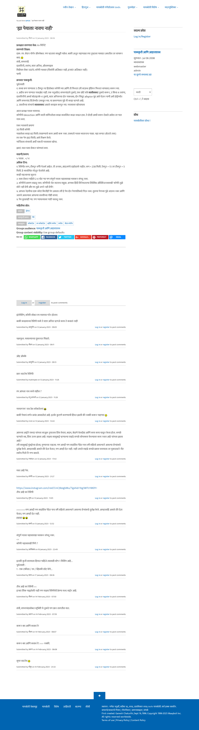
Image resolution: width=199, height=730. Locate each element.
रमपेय (60, 223)
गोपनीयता (126, 710)
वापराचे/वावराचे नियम (111, 710)
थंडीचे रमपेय (51, 223)
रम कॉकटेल (40, 223)
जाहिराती (67, 707)
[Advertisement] (71, 271)
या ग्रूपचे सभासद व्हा (143, 75)
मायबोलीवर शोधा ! (142, 121)
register (42, 303)
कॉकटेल (31, 223)
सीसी (88, 707)
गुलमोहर (131, 7)
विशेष (56, 707)
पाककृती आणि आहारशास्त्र (48, 228)
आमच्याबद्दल (137, 710)
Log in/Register (142, 36)
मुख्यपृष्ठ (27, 20)
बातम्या (78, 707)
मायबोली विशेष (150, 7)
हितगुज (85, 7)
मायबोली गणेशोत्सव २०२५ (108, 7)
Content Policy (138, 720)
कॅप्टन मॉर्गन (69, 223)
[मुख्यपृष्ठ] (21, 10)
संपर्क (146, 710)
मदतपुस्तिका (170, 7)
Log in (24, 303)
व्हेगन (28, 211)
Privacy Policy (123, 720)
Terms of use (108, 720)
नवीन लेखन (68, 7)
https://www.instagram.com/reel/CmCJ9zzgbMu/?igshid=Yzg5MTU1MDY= (56, 488)
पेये (33, 217)
